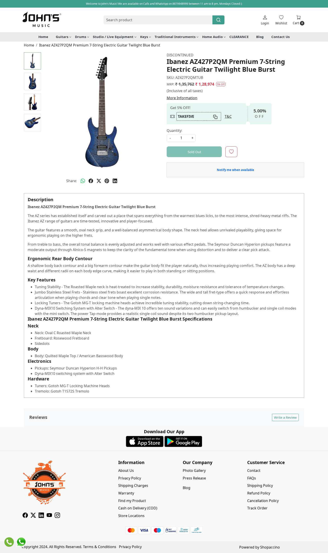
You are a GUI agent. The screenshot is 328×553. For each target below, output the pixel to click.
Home (43, 36)
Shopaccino (270, 547)
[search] (218, 19)
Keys (144, 36)
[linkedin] (115, 181)
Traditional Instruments (175, 36)
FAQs (251, 478)
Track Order (257, 508)
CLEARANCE (239, 36)
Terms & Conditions (99, 546)
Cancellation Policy (263, 500)
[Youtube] (49, 516)
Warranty (126, 493)
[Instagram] (57, 516)
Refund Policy (258, 493)
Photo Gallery (194, 470)
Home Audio (212, 36)
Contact (253, 470)
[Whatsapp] (83, 181)
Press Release (194, 478)
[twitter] (99, 181)
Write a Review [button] (285, 417)
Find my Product (132, 500)
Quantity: (174, 130)
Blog (260, 36)
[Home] (42, 20)
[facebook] (91, 181)
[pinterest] (107, 181)
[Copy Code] (215, 116)
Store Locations (131, 515)
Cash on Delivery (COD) (137, 508)
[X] (33, 516)
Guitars (62, 36)
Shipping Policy (260, 485)
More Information (182, 97)
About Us (126, 470)
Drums (80, 36)
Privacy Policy (129, 478)
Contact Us (280, 36)
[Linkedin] (41, 516)
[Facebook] (25, 516)
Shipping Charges (133, 485)
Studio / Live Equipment (113, 36)
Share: (71, 180)
